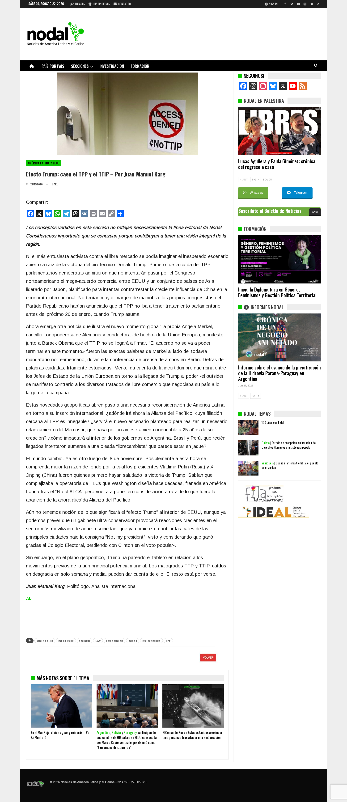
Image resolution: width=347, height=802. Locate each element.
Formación (140, 66)
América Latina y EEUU (43, 163)
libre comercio (114, 640)
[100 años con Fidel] (248, 427)
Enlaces (80, 3)
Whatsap (256, 192)
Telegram (301, 192)
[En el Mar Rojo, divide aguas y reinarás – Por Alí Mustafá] (61, 705)
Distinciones (101, 3)
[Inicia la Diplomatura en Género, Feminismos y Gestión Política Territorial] (279, 259)
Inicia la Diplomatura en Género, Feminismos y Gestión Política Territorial (277, 292)
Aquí (315, 211)
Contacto (124, 3)
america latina (45, 640)
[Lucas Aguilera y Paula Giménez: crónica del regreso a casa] (279, 131)
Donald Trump (66, 640)
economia (84, 640)
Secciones (80, 66)
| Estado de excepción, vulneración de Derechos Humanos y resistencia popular (289, 445)
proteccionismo (151, 640)
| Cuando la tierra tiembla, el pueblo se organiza (290, 465)
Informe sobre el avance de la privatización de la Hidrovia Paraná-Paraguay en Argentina (279, 373)
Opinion (132, 640)
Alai (30, 598)
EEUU (98, 640)
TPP (168, 640)
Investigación (112, 66)
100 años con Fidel (273, 422)
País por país (53, 66)
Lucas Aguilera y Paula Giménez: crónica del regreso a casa (276, 163)
